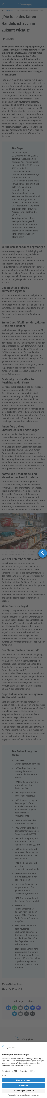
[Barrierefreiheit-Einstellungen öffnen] (42, 553)
